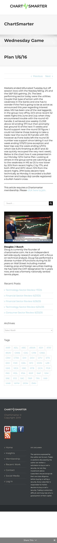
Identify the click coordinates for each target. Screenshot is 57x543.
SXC (22, 378)
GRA (23, 363)
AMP (8, 347)
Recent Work (13, 464)
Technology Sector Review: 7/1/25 (24, 290)
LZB (47, 363)
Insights (10, 453)
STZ (15, 378)
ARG (24, 347)
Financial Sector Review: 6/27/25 (23, 295)
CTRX (16, 358)
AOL (16, 347)
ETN (48, 358)
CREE (42, 353)
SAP (39, 373)
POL (15, 373)
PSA (23, 373)
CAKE (17, 353)
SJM (46, 373)
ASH (41, 347)
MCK (16, 368)
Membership (13, 458)
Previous (38, 76)
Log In (9, 481)
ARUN (32, 347)
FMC (15, 363)
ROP (31, 373)
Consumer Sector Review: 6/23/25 (24, 312)
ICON (39, 363)
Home (9, 447)
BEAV (8, 353)
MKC (24, 368)
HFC (31, 363)
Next (48, 76)
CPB (34, 353)
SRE (8, 378)
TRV (38, 378)
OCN (40, 368)
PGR (48, 368)
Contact (10, 470)
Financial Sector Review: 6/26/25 (23, 301)
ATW (49, 347)
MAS (8, 368)
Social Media (13, 475)
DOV (32, 358)
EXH (8, 363)
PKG (8, 373)
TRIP (30, 378)
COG (26, 353)
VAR (45, 378)
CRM (8, 358)
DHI (24, 358)
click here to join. (36, 190)
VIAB (8, 383)
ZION (25, 383)
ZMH (34, 383)
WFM (16, 383)
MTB (32, 368)
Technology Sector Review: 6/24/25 (25, 307)
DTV (40, 358)
